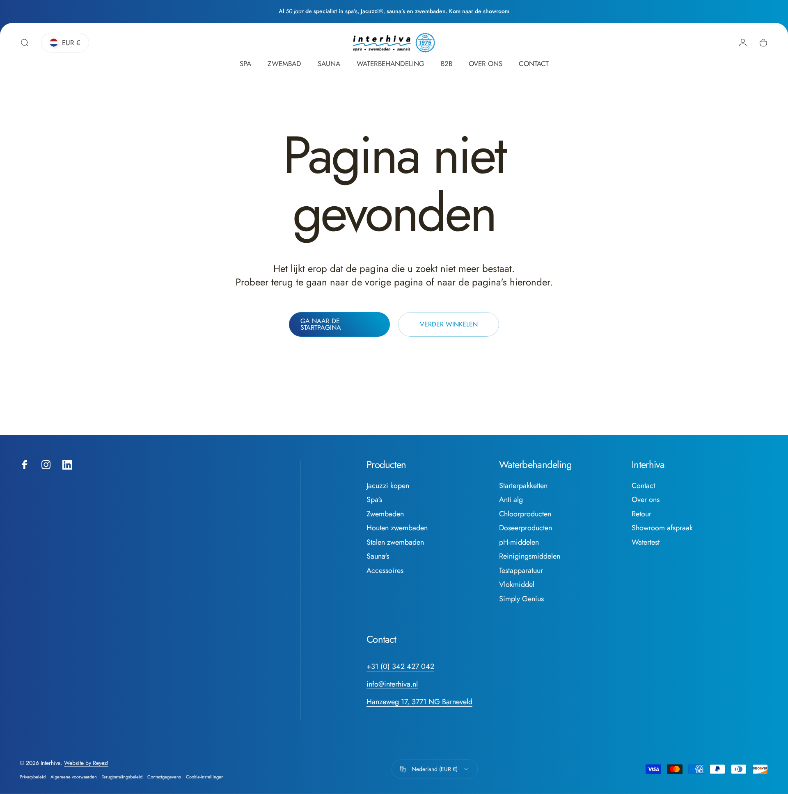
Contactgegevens (164, 776)
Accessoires (385, 570)
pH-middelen (519, 542)
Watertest (646, 542)
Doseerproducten (525, 528)
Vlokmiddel (516, 584)
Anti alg (511, 499)
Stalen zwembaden (395, 542)
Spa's (374, 499)
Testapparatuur (521, 570)
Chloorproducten (525, 514)
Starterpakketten (523, 486)
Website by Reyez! (86, 763)
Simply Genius (521, 599)
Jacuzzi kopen (388, 486)
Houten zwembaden (397, 528)
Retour (641, 514)
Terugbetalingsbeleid (122, 776)
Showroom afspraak (662, 528)
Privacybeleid (33, 776)
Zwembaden (385, 514)
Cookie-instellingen (205, 776)
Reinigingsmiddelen (529, 556)
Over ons (646, 499)
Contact (643, 486)
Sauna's (378, 556)
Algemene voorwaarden (73, 776)
